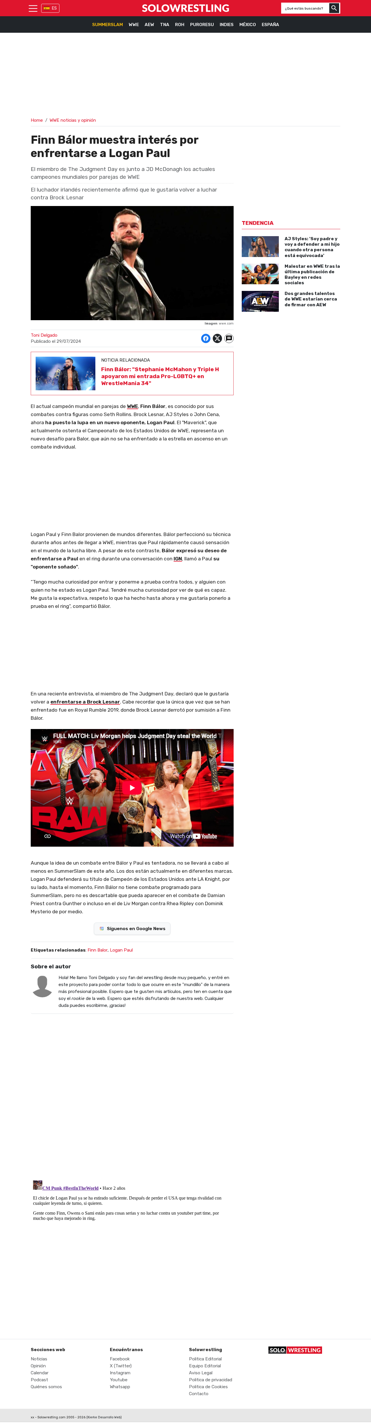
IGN (178, 559)
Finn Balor (98, 950)
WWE (134, 24)
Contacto (198, 1393)
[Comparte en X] (217, 338)
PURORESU (202, 24)
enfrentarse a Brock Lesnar (85, 702)
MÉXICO (247, 24)
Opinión (38, 1365)
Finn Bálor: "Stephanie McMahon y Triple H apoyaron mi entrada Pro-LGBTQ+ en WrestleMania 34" (160, 376)
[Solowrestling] (185, 8)
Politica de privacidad (210, 1379)
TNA (164, 24)
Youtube (119, 1379)
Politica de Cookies (208, 1386)
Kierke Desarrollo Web (104, 1417)
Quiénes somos (46, 1386)
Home (37, 120)
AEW (149, 24)
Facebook (120, 1359)
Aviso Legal (200, 1372)
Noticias (39, 1359)
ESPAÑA (270, 24)
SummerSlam (107, 24)
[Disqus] (132, 1093)
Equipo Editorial (205, 1365)
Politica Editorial (205, 1359)
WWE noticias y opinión (73, 120)
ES (54, 8)
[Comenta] (229, 338)
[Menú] (33, 8)
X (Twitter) (121, 1365)
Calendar (39, 1372)
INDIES (227, 24)
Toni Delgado (44, 335)
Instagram (120, 1372)
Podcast (39, 1379)
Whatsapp (120, 1386)
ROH (179, 24)
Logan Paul (121, 950)
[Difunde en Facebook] (205, 338)
